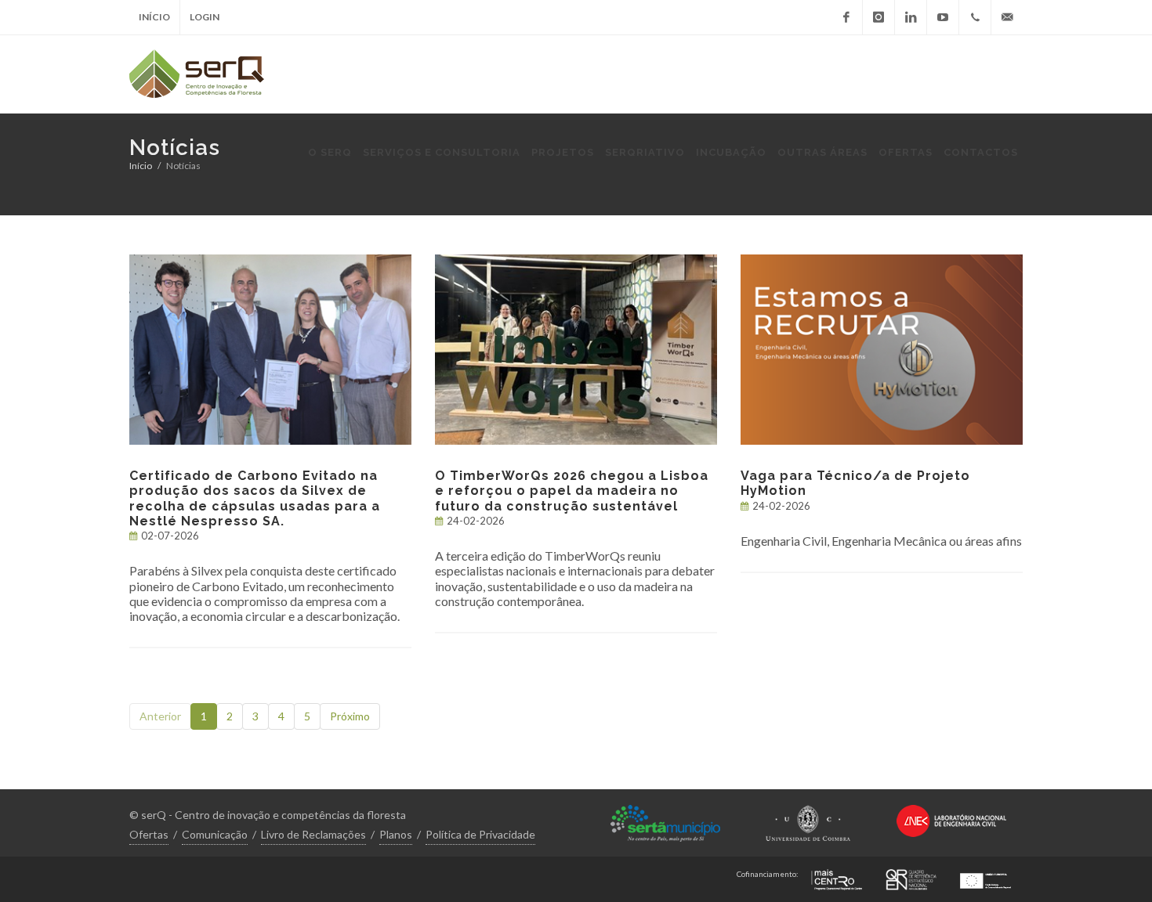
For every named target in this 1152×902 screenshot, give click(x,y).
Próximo (350, 716)
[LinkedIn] (910, 17)
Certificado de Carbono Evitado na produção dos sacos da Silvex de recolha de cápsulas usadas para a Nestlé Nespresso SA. (254, 498)
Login (204, 17)
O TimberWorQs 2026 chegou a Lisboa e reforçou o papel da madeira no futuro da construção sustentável (571, 490)
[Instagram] (878, 17)
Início (154, 17)
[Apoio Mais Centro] (836, 877)
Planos (395, 834)
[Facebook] (846, 17)
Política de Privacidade (480, 834)
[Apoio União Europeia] (985, 877)
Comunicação (215, 834)
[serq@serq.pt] (1007, 17)
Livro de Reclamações (313, 834)
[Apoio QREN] (911, 877)
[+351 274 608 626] (975, 17)
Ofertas (148, 834)
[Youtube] (942, 17)
